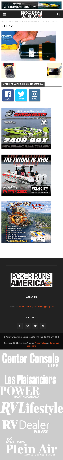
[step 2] (28, 60)
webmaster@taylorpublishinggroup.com (37, 306)
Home (4, 21)
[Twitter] (35, 326)
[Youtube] (43, 326)
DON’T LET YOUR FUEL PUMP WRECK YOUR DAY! (29, 21)
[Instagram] (27, 326)
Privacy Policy (40, 343)
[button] (59, 14)
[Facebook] (20, 326)
